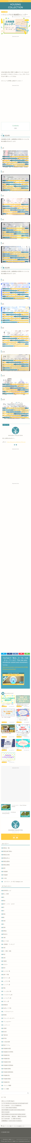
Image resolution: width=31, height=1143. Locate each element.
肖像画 (5, 961)
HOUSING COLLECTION (15, 6)
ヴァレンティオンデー (9, 1018)
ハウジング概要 (7, 1085)
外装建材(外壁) (7, 1062)
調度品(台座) (6, 854)
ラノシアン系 (6, 984)
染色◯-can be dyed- (6, 1116)
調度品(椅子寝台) (7, 851)
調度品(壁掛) (6, 861)
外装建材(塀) (6, 1058)
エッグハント (6, 1025)
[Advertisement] (15, 53)
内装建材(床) (6, 1055)
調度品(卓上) (6, 858)
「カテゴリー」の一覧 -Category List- (13, 881)
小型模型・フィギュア (9, 944)
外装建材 (5, 874)
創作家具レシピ (7, 890)
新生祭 (5, 1031)
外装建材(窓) (6, 1082)
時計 (4, 954)
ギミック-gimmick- (6, 1105)
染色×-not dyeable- (6, 1112)
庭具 (4, 868)
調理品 (5, 930)
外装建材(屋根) (7, 1068)
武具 (4, 947)
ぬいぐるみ (6, 941)
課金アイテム (6, 1045)
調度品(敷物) (6, 864)
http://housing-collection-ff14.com (16, 442)
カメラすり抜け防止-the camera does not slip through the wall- (15, 1103)
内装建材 (5, 871)
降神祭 (5, 1014)
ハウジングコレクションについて (22, 1139)
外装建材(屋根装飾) (8, 1072)
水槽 (4, 937)
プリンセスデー (7, 1021)
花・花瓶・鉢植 (7, 951)
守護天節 (5, 1035)
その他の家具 (6, 1041)
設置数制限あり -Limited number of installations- (12, 1120)
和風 (4, 988)
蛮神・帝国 (6, 974)
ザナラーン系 (6, 978)
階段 (4, 914)
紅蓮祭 (5, 1028)
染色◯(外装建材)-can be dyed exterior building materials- (13, 1114)
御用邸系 (5, 1004)
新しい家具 (6, 893)
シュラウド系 (6, 981)
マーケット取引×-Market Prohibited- (9, 1107)
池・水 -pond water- (6, 1118)
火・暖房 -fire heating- (16, 1118)
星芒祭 (5, 1038)
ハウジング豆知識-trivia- (16, 1105)
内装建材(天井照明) (8, 1051)
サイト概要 (6, 1088)
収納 (4, 920)
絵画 (4, 957)
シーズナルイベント (8, 1011)
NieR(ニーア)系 (7, 1008)
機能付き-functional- (22, 1116)
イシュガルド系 (7, 991)
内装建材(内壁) (7, 1048)
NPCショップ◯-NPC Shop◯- (8, 1101)
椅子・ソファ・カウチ (9, 904)
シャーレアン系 (7, 998)
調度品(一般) (6, 848)
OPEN (15, 128)
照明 (4, 927)
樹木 (4, 967)
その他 (5, 878)
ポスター (5, 964)
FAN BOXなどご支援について (8, 1139)
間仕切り (5, 934)
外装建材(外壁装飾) (8, 1065)
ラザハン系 (6, 1001)
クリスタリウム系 (7, 994)
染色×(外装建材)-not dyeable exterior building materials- (13, 1109)
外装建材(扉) (6, 1075)
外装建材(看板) (7, 1078)
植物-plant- (14, 1116)
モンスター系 (6, 971)
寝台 (4, 900)
